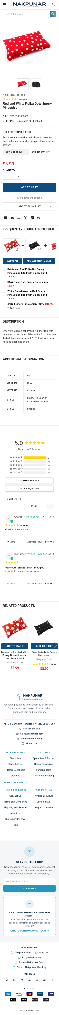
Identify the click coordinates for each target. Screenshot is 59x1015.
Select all (12, 261)
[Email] (12, 218)
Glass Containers (14, 782)
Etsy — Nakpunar (31, 957)
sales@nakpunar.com (31, 733)
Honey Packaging (43, 764)
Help (15, 824)
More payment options (29, 197)
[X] (25, 218)
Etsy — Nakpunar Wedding (32, 967)
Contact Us (15, 795)
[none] (29, 48)
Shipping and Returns (15, 807)
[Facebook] (6, 218)
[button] (29, 206)
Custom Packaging (43, 775)
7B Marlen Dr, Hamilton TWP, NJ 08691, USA (31, 723)
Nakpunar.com (23, 952)
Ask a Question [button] (31, 488)
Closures (15, 775)
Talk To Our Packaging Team (28, 930)
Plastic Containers (15, 769)
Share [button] (12, 541)
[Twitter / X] (22, 980)
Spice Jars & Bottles (44, 758)
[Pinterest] (39, 218)
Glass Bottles (15, 764)
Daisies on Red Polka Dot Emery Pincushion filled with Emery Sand (14, 655)
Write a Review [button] (31, 480)
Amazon (44, 952)
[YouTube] (45, 980)
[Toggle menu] (4, 4)
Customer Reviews (15, 819)
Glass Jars (15, 758)
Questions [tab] (12, 498)
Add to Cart (14, 646)
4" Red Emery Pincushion (22, 304)
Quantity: (9, 170)
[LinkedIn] (37, 980)
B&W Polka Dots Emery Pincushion (27, 282)
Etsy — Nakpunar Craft (31, 962)
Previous (3, 645)
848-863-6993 (31, 728)
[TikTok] (52, 980)
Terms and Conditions (15, 801)
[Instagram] (14, 980)
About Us (15, 813)
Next (55, 645)
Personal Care (43, 769)
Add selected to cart (39, 261)
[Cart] (54, 4)
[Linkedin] (32, 218)
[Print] (19, 218)
